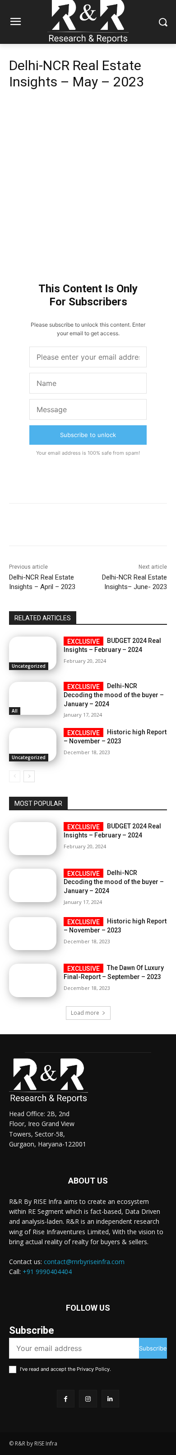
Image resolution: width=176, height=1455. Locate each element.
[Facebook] (46, 108)
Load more (85, 1013)
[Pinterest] (88, 108)
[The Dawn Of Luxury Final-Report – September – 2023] (32, 980)
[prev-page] (14, 776)
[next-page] (29, 776)
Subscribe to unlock (88, 434)
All (15, 711)
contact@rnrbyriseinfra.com (84, 1261)
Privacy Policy (93, 1369)
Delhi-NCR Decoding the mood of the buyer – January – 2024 (114, 695)
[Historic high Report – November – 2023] (32, 744)
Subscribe (153, 1348)
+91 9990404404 (47, 1271)
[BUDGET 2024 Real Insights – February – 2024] (32, 653)
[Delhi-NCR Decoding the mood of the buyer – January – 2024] (32, 698)
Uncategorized (29, 666)
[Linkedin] (110, 1398)
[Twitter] (67, 108)
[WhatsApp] (109, 108)
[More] (129, 108)
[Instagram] (88, 1398)
